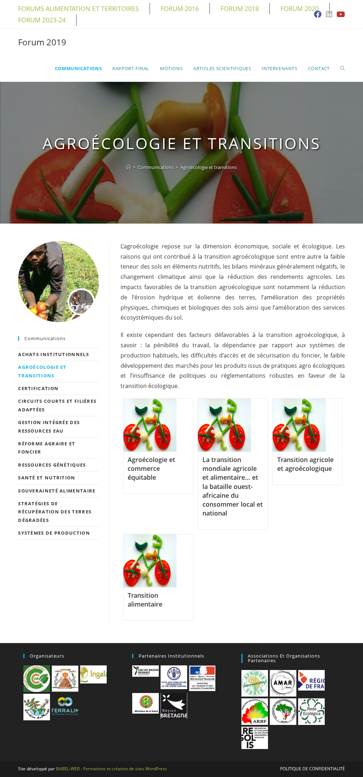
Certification (38, 388)
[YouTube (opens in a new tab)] (339, 15)
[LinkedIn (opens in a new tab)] (329, 15)
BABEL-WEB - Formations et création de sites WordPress (111, 769)
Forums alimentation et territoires (78, 8)
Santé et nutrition (46, 477)
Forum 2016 (180, 8)
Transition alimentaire (145, 599)
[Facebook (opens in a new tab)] (318, 15)
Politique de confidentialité (312, 769)
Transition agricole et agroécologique (305, 464)
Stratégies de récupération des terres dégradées (54, 511)
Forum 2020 (299, 8)
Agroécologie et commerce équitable (151, 468)
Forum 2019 (42, 42)
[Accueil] (128, 167)
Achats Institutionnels (53, 354)
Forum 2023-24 (42, 20)
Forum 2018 (239, 8)
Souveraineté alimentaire (56, 491)
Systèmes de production (54, 533)
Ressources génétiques (52, 465)
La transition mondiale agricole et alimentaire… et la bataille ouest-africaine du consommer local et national (232, 486)
